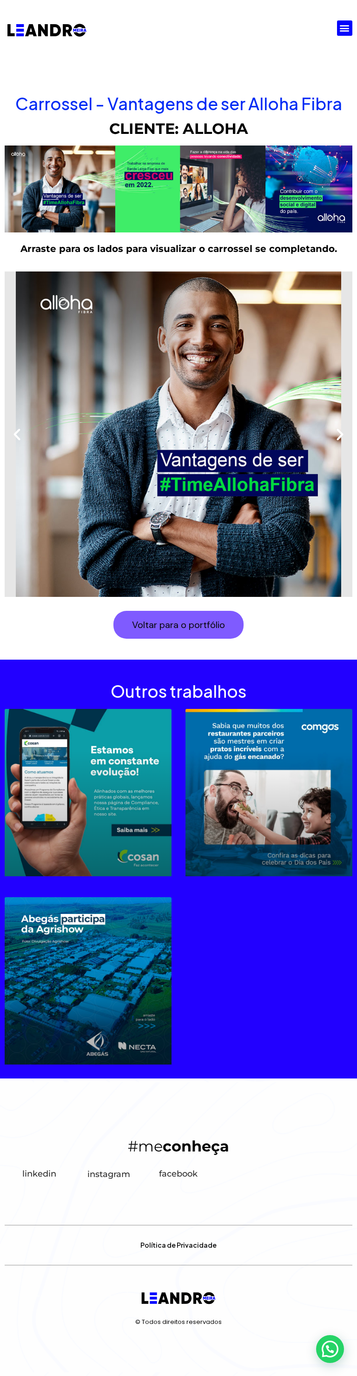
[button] (344, 28)
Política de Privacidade (178, 1245)
